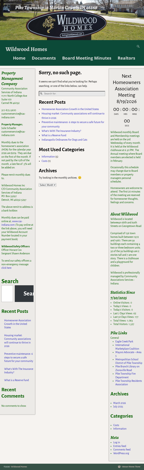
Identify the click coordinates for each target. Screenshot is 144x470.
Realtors (126, 58)
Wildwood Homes (26, 49)
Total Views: (120, 320)
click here (6, 267)
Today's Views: (121, 306)
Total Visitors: (121, 324)
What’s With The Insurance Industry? (61, 131)
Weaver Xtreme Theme (131, 467)
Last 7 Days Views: (123, 313)
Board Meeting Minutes (86, 58)
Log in (116, 442)
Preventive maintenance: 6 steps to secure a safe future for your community (18, 357)
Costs (44, 161)
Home (19, 58)
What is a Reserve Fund (54, 135)
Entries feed (119, 446)
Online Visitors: (121, 302)
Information (48, 156)
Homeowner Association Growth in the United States (70, 109)
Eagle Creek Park (124, 341)
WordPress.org (121, 453)
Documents (44, 58)
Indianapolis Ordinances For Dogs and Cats (64, 139)
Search (9, 281)
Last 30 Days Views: (124, 317)
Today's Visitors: (122, 309)
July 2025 (118, 406)
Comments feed (121, 449)
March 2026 (119, 403)
